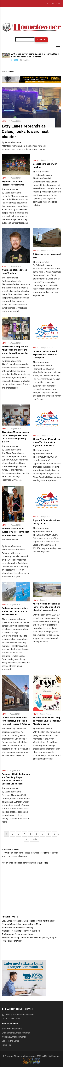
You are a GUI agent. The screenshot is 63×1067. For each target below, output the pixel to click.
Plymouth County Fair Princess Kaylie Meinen (22, 924)
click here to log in (39, 853)
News (4, 121)
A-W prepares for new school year (17, 934)
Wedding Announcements (14, 1037)
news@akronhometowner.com (19, 1014)
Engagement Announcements (16, 1033)
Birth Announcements (12, 1029)
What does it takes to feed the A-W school (21, 931)
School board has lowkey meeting (17, 927)
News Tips (6, 1045)
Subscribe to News (10, 849)
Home (4, 71)
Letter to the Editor (10, 1041)
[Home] (31, 27)
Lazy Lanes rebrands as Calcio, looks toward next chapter (28, 921)
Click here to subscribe (37, 863)
